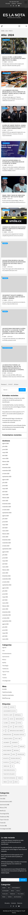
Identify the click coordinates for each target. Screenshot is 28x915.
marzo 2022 (5, 603)
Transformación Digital (9, 770)
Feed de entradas (7, 692)
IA (7, 730)
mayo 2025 (5, 488)
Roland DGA (6, 762)
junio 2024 (5, 522)
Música (5, 108)
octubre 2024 (5, 509)
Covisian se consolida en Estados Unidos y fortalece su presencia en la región (14, 228)
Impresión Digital (7, 734)
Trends (4, 674)
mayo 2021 (5, 633)
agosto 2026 (5, 443)
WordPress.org (6, 698)
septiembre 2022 (6, 585)
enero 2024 (5, 537)
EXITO (11, 726)
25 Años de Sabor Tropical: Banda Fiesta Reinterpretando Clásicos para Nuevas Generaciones (14, 127)
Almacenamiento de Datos (9, 711)
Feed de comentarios (8, 695)
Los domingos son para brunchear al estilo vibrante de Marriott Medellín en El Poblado (13, 92)
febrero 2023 (5, 570)
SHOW (12, 762)
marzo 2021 (5, 639)
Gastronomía (6, 73)
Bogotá (5, 719)
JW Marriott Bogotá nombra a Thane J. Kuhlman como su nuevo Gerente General (13, 297)
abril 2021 (4, 636)
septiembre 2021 (6, 621)
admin (5, 62)
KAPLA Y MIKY (18, 738)
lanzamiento (6, 742)
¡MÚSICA (16, 782)
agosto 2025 (5, 479)
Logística (15, 746)
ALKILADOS (12, 707)
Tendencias (6, 39)
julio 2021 (4, 627)
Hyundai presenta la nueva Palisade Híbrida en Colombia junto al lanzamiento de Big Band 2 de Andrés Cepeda (14, 427)
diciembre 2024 (6, 503)
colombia (5, 722)
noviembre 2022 (6, 579)
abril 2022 (4, 600)
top (12, 766)
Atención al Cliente (8, 715)
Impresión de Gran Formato (16, 730)
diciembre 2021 (6, 612)
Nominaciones (6, 754)
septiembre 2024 (6, 512)
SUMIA (17, 762)
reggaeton (6, 758)
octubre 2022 (5, 582)
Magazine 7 (19, 911)
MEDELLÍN (22, 746)
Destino (19, 722)
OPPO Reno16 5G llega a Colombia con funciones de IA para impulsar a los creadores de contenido (12, 420)
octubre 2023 (5, 546)
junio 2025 (5, 485)
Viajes (10, 782)
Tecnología (6, 143)
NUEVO (13, 754)
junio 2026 (5, 449)
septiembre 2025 (6, 476)
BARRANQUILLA (18, 715)
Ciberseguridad (19, 719)
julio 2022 (4, 591)
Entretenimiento (7, 347)
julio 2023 (4, 555)
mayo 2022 (5, 597)
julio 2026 (4, 446)
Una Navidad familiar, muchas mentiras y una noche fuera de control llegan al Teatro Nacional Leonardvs (13, 407)
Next (17, 384)
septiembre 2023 (6, 549)
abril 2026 (4, 455)
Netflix (4, 662)
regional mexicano (15, 758)
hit (4, 730)
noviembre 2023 (6, 543)
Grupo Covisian (18, 726)
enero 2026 (5, 464)
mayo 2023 (5, 561)
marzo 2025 (5, 494)
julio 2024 (4, 518)
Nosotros (19, 3)
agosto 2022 (5, 588)
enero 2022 (5, 609)
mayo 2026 (5, 452)
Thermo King (6, 766)
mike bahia (16, 750)
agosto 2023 (5, 552)
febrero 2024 (5, 534)
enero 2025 (5, 500)
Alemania (5, 707)
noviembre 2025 (6, 470)
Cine (3, 650)
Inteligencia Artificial (19, 734)
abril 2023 (4, 564)
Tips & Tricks (5, 671)
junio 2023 (5, 558)
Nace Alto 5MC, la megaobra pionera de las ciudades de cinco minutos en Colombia (13, 58)
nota (5, 130)
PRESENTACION (20, 754)
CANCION (11, 719)
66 (15, 384)
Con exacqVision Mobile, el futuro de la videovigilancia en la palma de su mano (13, 162)
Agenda (5, 243)
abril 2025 (4, 491)
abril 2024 (4, 528)
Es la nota (14, 15)
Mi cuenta (8, 3)
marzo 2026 (5, 458)
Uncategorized (6, 680)
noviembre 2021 (6, 615)
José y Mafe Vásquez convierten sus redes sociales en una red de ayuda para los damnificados (13, 400)
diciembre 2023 (6, 540)
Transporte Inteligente (9, 774)
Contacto (14, 3)
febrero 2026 (5, 461)
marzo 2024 (5, 531)
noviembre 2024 (6, 506)
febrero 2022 (5, 606)
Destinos (5, 726)
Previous (3, 384)
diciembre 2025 (6, 467)
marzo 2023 (5, 567)
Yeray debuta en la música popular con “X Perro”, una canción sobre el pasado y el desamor (13, 413)
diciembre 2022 (6, 576)
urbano (5, 782)
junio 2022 (5, 594)
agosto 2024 (5, 516)
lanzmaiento (15, 742)
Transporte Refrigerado (9, 778)
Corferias (12, 722)
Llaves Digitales (7, 746)
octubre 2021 (5, 618)
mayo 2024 (5, 525)
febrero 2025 (5, 497)
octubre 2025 (5, 473)
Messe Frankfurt (7, 750)
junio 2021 (5, 630)
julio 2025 (4, 482)
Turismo (5, 278)
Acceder (4, 689)
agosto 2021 (5, 624)
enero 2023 (5, 573)
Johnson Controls (8, 738)
